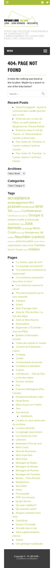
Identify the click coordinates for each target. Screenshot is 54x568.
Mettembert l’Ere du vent (29, 443)
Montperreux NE (34, 232)
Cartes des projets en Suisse (31, 343)
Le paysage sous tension (29, 432)
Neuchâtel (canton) (30, 237)
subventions (14, 245)
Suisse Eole (27, 245)
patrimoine (21, 241)
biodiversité (28, 207)
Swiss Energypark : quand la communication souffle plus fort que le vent (29, 111)
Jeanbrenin (14, 224)
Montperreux (22, 482)
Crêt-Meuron (13, 216)
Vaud (25, 250)
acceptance (19, 197)
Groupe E (36, 215)
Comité (19, 358)
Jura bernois (20, 225)
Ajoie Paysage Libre (26, 308)
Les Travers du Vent (26, 436)
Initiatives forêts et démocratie (23, 219)
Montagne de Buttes (26, 463)
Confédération (31, 211)
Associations (22, 324)
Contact (20, 370)
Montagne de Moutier (27, 466)
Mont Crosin (22, 447)
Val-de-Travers (15, 249)
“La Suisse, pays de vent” (29, 262)
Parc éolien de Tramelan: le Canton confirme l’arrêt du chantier (28, 146)
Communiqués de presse (29, 362)
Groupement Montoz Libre (29, 397)
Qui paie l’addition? (26, 505)
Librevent (21, 439)
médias (11, 237)
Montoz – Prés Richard (28, 478)
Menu (10, 50)
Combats (20, 354)
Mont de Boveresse (26, 451)
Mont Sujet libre (24, 455)
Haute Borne (22, 401)
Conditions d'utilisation (27, 558)
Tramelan (39, 245)
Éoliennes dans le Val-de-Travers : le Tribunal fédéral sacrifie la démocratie (27, 134)
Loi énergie (27, 228)
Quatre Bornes (39, 241)
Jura (22, 224)
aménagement (18, 202)
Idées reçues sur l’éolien (29, 404)
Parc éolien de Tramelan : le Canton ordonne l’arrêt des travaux (29, 157)
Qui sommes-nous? (26, 509)
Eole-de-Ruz (23, 216)
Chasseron (17, 211)
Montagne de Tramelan (28, 474)
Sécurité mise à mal (26, 528)
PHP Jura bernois (25, 497)
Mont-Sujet (21, 233)
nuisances (11, 241)
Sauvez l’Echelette (26, 524)
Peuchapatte (22, 493)
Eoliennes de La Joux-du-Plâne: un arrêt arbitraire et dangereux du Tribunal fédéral (28, 123)
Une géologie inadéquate (29, 543)
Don (18, 385)
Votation (34, 249)
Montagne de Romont (27, 470)
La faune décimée (25, 428)
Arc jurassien (21, 205)
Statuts (19, 540)
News (19, 489)
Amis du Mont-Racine (27, 320)
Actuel (19, 304)
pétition (30, 241)
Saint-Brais (22, 520)
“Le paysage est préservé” (29, 266)
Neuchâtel (21, 486)
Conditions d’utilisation (28, 366)
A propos (20, 300)
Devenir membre (24, 381)
